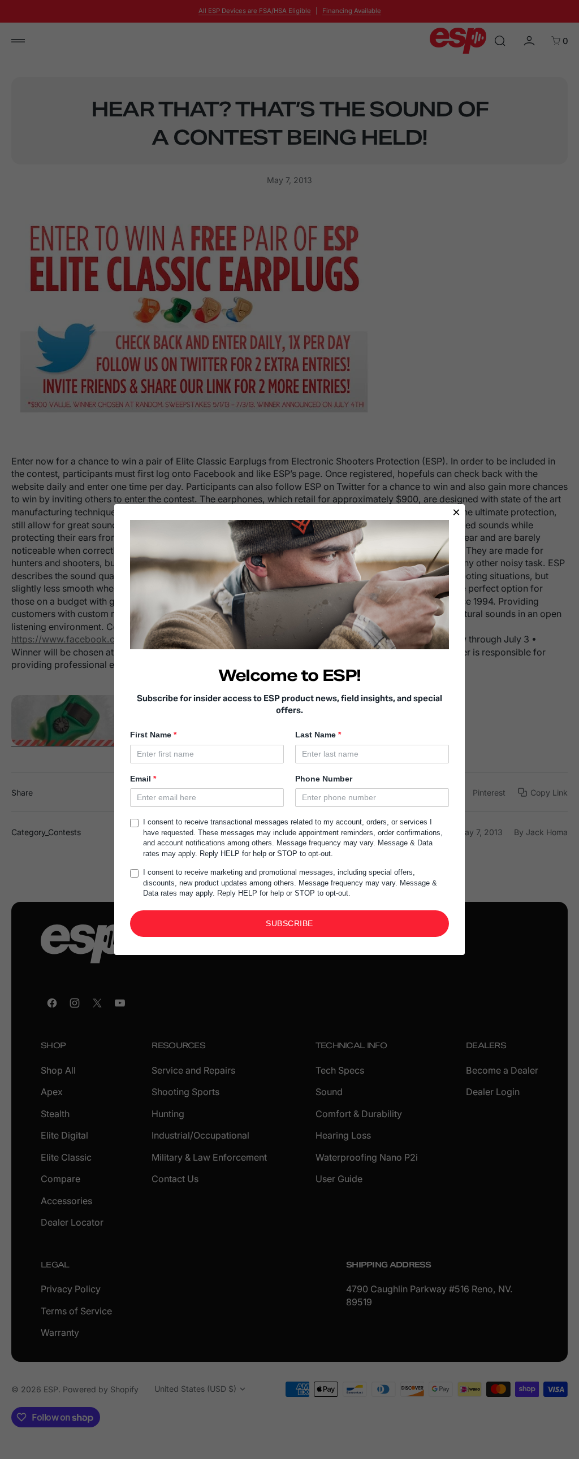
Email (143, 779)
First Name (153, 735)
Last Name (318, 735)
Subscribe (289, 923)
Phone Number (323, 779)
